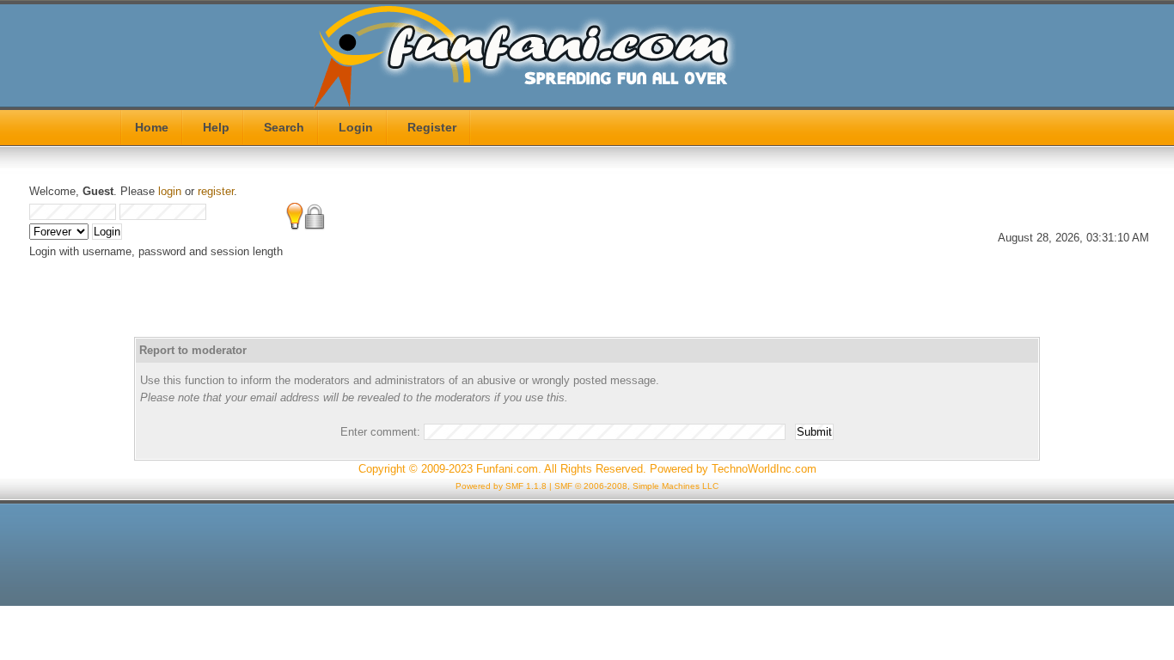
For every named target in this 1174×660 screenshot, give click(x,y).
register (216, 191)
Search (284, 127)
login (169, 191)
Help (216, 127)
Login (356, 127)
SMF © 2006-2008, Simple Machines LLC (636, 486)
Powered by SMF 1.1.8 (501, 486)
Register (431, 127)
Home (151, 127)
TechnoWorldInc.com (764, 468)
